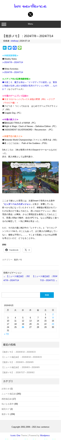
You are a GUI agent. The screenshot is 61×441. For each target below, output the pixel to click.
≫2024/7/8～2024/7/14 (12, 62)
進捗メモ (18, 259)
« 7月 (6, 334)
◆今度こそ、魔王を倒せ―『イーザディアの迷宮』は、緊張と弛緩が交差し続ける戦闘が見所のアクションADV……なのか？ (29, 85)
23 (53, 324)
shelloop (14, 41)
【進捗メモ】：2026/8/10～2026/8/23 (19, 352)
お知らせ (6, 388)
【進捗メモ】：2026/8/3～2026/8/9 (17, 362)
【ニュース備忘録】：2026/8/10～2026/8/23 (22, 357)
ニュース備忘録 (9, 394)
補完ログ (6, 409)
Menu (30, 24)
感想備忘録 (7, 399)
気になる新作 (8, 404)
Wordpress (45, 435)
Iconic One (15, 435)
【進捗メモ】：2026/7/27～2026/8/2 (18, 372)
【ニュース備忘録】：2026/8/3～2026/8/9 (20, 367)
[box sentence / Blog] (30, 8)
